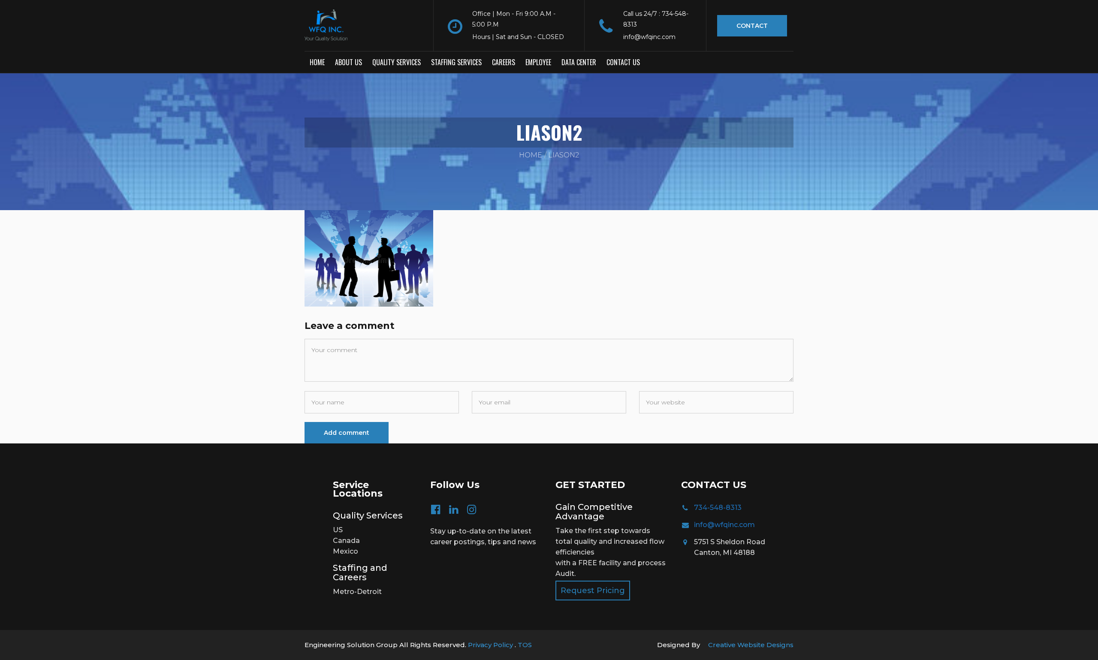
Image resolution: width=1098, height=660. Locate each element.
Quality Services (396, 62)
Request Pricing (593, 590)
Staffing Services (456, 62)
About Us (348, 62)
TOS (525, 645)
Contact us (623, 62)
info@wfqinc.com (724, 525)
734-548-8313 (718, 507)
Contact (752, 26)
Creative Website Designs (750, 645)
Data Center (578, 62)
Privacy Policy (491, 645)
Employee (538, 62)
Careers (503, 62)
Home (317, 62)
